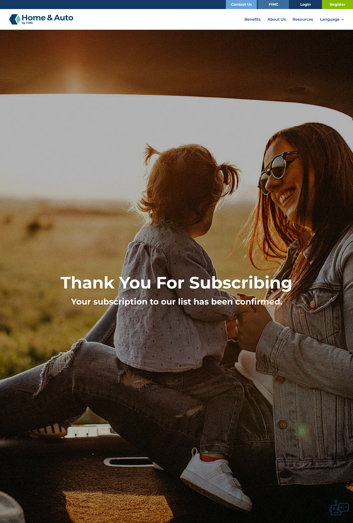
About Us (276, 20)
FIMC (273, 4)
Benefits (252, 20)
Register (338, 4)
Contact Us (241, 4)
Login (305, 4)
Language (330, 20)
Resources (303, 20)
